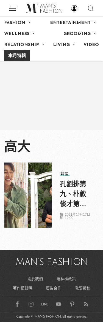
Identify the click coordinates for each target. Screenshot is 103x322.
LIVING (61, 45)
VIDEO (91, 45)
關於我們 (35, 279)
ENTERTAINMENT (70, 23)
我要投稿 (82, 288)
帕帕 (61, 216)
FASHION (14, 23)
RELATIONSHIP (21, 45)
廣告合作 (53, 288)
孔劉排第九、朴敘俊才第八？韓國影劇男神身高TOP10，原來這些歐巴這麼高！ (73, 194)
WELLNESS (16, 34)
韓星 (65, 173)
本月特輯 (17, 56)
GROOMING (77, 34)
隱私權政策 (66, 279)
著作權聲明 (22, 288)
